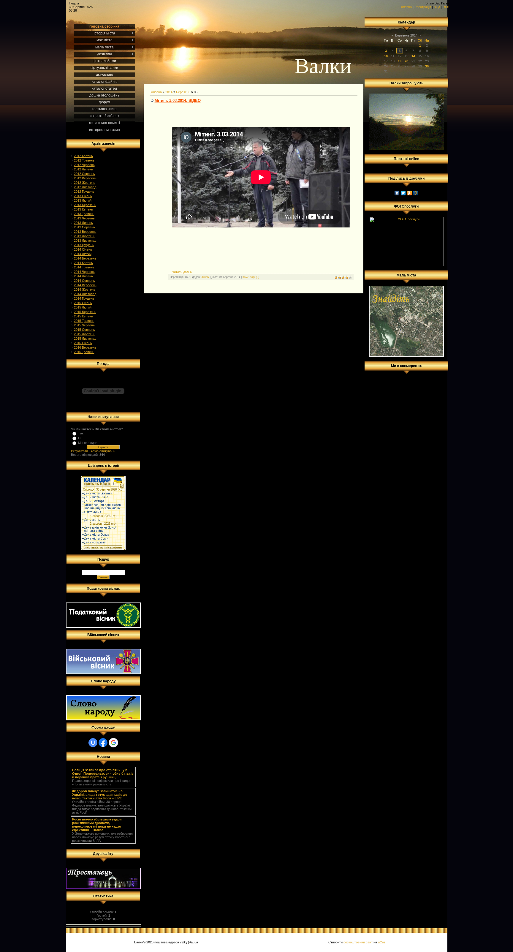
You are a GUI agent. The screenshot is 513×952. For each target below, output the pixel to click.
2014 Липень (83, 276)
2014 (168, 92)
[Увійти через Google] (113, 742)
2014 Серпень (84, 280)
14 (413, 56)
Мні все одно (87, 443)
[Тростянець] (103, 888)
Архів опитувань (103, 451)
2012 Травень (84, 160)
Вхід (437, 7)
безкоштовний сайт (358, 942)
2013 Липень (83, 222)
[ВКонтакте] (397, 193)
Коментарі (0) (251, 277)
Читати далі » (182, 272)
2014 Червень (84, 271)
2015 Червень (84, 325)
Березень (183, 92)
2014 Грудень (84, 298)
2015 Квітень (83, 316)
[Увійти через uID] (92, 742)
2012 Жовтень (84, 182)
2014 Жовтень (84, 289)
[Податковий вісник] (103, 626)
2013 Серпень (84, 227)
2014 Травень (84, 267)
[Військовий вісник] (103, 673)
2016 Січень (83, 343)
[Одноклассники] (409, 193)
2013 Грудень (84, 245)
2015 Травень (84, 320)
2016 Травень (84, 352)
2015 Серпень (84, 329)
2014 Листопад (85, 294)
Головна (406, 7)
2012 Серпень (84, 173)
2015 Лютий (82, 307)
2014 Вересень (85, 285)
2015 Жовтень (84, 334)
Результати (79, 451)
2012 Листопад (85, 187)
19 (399, 61)
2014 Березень (85, 258)
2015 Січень (83, 303)
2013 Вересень (85, 231)
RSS (446, 7)
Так (80, 433)
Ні (79, 438)
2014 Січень (83, 249)
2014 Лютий (82, 254)
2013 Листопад (85, 240)
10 (386, 56)
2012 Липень (83, 169)
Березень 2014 (406, 35)
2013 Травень (84, 214)
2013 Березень (85, 205)
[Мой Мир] (416, 193)
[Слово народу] (103, 719)
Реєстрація (422, 7)
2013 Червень (84, 218)
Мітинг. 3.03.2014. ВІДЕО (178, 100)
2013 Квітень (83, 209)
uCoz (382, 942)
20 (406, 61)
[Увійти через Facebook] (103, 742)
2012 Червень (84, 165)
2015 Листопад (85, 338)
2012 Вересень (85, 178)
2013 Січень (83, 196)
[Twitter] (403, 193)
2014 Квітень (83, 263)
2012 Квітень (83, 156)
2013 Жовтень (84, 236)
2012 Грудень (84, 191)
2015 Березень (85, 312)
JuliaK (205, 277)
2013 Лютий (82, 200)
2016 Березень (85, 347)
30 (427, 66)
